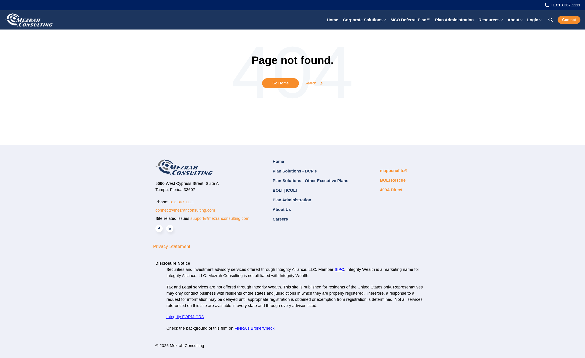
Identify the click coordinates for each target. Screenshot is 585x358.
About (513, 20)
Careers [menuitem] (280, 219)
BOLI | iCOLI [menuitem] (285, 190)
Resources (489, 20)
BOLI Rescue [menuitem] (393, 180)
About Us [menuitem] (282, 209)
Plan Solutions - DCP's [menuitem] (295, 171)
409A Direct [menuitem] (391, 190)
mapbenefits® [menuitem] (393, 170)
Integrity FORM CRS (185, 317)
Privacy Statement (171, 246)
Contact (569, 20)
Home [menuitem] (278, 161)
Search (310, 83)
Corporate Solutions (363, 20)
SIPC (339, 269)
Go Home (280, 83)
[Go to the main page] (29, 20)
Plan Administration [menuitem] (292, 200)
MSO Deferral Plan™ (411, 20)
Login (532, 20)
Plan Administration (454, 20)
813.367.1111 (182, 202)
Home (332, 20)
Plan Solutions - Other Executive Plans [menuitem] (310, 180)
